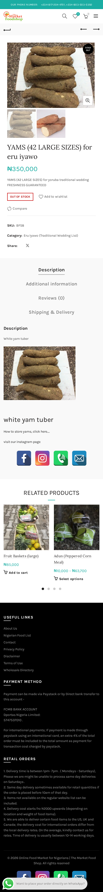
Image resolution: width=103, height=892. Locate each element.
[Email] (79, 458)
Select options (71, 579)
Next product (96, 29)
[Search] (65, 16)
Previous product (84, 29)
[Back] (7, 29)
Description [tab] (51, 270)
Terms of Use (13, 663)
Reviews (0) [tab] (51, 298)
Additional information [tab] (51, 284)
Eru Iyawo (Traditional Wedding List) (51, 236)
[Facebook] (24, 458)
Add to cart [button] (18, 573)
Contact (10, 642)
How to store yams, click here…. (27, 431)
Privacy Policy (14, 649)
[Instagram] (42, 458)
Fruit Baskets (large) (21, 556)
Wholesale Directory (19, 670)
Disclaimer (12, 656)
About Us (10, 628)
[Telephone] (61, 458)
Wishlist (78, 14)
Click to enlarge (87, 100)
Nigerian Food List (17, 635)
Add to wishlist (56, 197)
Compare (20, 208)
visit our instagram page (22, 442)
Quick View (45, 525)
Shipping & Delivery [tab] (51, 312)
